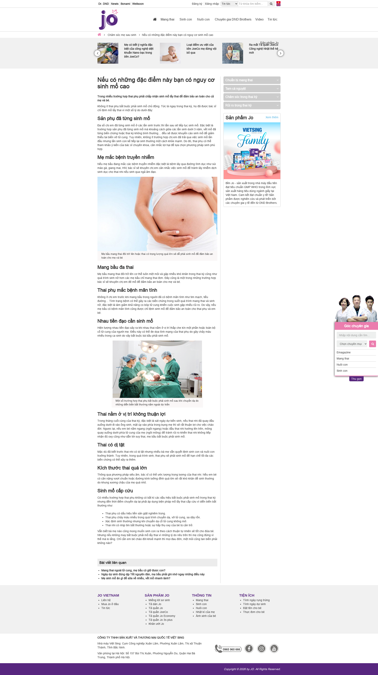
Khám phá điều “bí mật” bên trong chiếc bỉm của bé (264, 48)
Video (259, 19)
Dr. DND (103, 3)
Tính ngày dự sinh (254, 604)
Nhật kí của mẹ (205, 612)
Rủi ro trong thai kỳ (238, 105)
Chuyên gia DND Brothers (233, 19)
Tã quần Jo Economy (162, 615)
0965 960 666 (231, 649)
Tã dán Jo (155, 604)
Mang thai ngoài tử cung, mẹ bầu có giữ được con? (133, 570)
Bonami (125, 3)
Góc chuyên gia (356, 326)
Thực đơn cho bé (254, 612)
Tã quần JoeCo (158, 612)
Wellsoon (138, 3)
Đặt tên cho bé (252, 608)
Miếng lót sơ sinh (159, 600)
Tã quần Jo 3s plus (160, 619)
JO (252, 669)
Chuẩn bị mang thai (239, 80)
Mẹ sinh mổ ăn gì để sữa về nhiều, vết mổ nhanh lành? (135, 578)
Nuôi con (342, 364)
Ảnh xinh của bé (206, 615)
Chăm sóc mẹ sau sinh (122, 34)
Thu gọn (356, 378)
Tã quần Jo (156, 608)
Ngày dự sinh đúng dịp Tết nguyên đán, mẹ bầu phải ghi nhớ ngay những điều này (153, 574)
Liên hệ (106, 600)
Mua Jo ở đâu (110, 604)
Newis (115, 3)
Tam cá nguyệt (235, 88)
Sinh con (342, 370)
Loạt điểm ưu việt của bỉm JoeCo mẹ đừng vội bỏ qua (139, 48)
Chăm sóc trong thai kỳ (241, 97)
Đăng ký (197, 3)
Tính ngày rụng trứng (256, 600)
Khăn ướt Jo (156, 623)
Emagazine (344, 352)
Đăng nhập (212, 3)
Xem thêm (272, 117)
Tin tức (272, 19)
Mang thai (343, 358)
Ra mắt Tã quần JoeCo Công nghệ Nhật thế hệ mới (201, 48)
